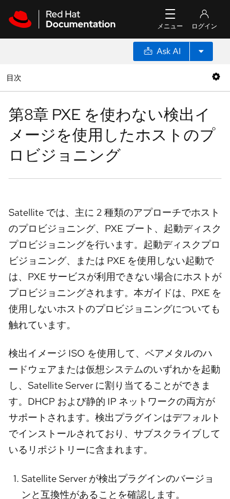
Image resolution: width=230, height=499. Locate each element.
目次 (15, 77)
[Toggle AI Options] (201, 51)
